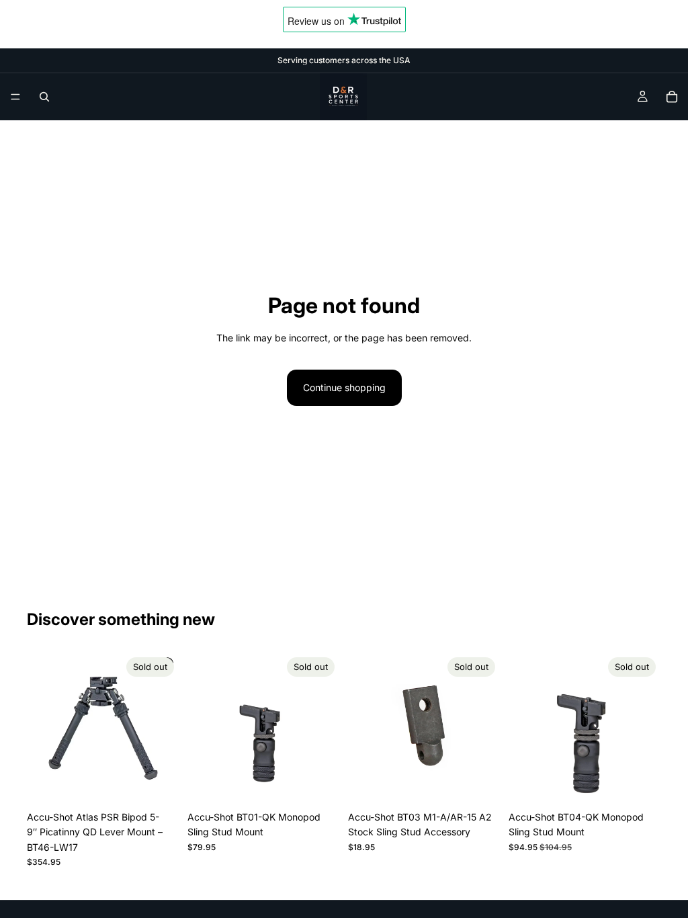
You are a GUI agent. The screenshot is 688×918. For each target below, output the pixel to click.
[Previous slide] (41, 728)
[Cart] (672, 97)
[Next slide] (164, 728)
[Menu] (15, 96)
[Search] (44, 97)
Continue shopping (344, 387)
